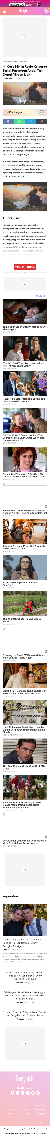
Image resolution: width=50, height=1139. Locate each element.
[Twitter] (23, 1093)
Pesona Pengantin (10, 61)
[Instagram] (17, 1093)
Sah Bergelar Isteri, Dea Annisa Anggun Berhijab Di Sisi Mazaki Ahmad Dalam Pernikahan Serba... (25, 995)
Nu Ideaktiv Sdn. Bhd (23, 1133)
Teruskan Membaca (25, 267)
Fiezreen (6, 950)
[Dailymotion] (38, 1093)
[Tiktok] (28, 1093)
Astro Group (42, 1133)
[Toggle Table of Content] (40, 112)
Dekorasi (24, 61)
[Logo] (25, 11)
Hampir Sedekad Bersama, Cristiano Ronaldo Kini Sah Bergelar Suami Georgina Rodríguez (22, 943)
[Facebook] (12, 1093)
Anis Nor (8, 79)
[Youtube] (33, 1093)
